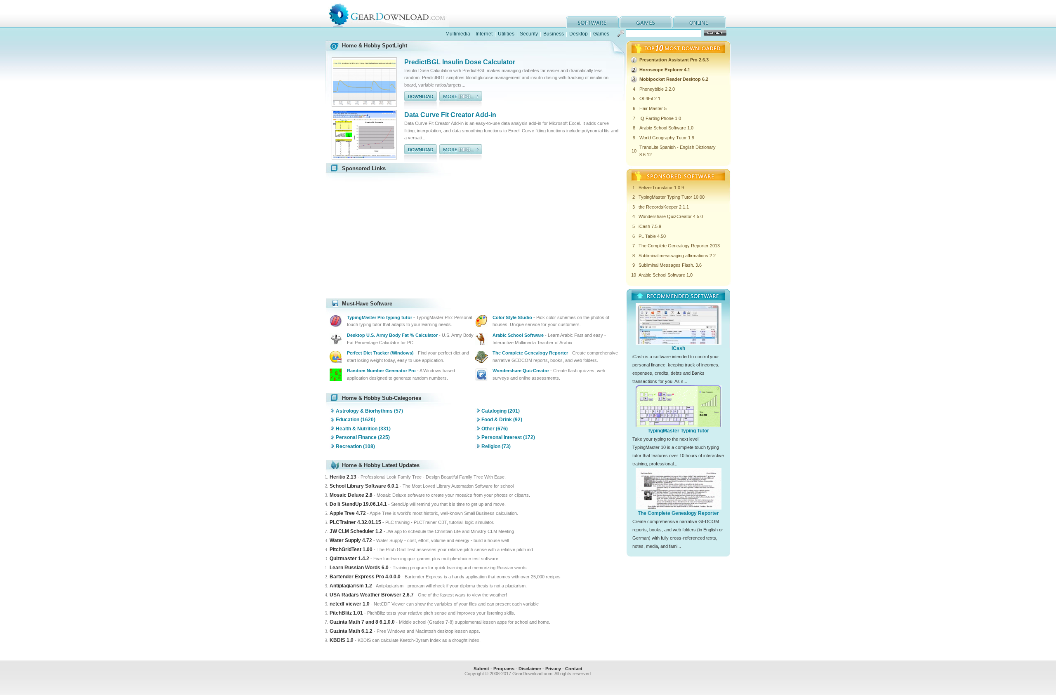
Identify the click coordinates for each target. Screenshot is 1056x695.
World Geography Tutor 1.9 (666, 137)
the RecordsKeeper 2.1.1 (664, 206)
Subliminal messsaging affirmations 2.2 (677, 255)
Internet (484, 34)
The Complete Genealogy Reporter (678, 513)
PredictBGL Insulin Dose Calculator (459, 62)
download (420, 100)
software (592, 22)
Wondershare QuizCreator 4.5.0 (671, 216)
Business (553, 34)
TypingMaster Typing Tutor (678, 431)
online (699, 22)
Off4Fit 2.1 (649, 98)
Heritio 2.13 (343, 477)
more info (460, 100)
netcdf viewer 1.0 (350, 604)
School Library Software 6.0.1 (364, 486)
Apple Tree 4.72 (348, 513)
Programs (503, 668)
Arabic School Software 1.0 (666, 127)
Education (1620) (355, 420)
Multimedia (458, 34)
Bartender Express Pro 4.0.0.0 (365, 577)
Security (529, 34)
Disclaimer (530, 668)
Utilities (506, 34)
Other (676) (494, 429)
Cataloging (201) (500, 411)
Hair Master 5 (653, 108)
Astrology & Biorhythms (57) (369, 411)
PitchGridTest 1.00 (351, 549)
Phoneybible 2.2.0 (657, 89)
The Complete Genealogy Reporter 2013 (679, 245)
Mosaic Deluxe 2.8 (351, 495)
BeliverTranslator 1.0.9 (661, 187)
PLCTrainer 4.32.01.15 (355, 522)
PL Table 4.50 (652, 236)
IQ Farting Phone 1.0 (660, 118)
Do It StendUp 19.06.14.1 (358, 504)
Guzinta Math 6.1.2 (351, 631)
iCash (678, 348)
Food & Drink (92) (501, 420)
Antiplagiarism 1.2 (351, 586)
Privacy (553, 668)
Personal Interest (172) (508, 437)
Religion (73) (496, 446)
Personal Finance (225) (363, 437)
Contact (573, 668)
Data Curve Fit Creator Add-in (450, 114)
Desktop (578, 34)
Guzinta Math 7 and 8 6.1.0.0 (362, 622)
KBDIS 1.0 (342, 640)
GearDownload (393, 14)
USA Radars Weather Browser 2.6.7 (372, 595)
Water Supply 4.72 (351, 540)
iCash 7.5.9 (650, 226)
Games (601, 34)
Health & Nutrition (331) (363, 429)
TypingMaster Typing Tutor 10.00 (672, 197)
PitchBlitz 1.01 (346, 613)
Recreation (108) (355, 446)
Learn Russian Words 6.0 (359, 568)
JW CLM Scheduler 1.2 (356, 531)
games (646, 22)
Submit (481, 668)
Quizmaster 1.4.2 (349, 558)
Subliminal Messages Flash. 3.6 (670, 265)
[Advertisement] (399, 235)
